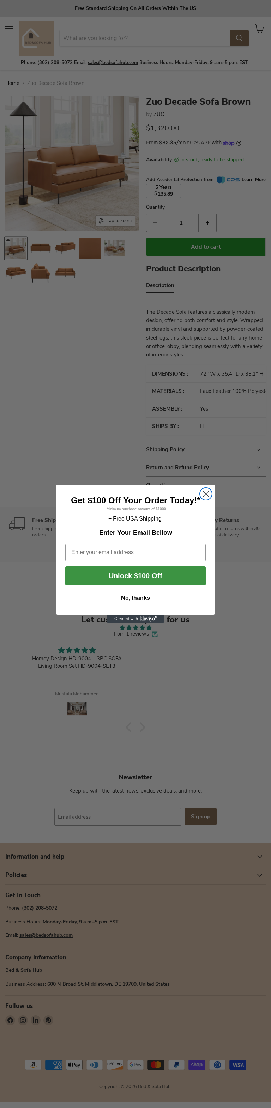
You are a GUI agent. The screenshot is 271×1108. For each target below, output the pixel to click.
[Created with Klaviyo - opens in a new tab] (135, 619)
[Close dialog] (206, 494)
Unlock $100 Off (135, 576)
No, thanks (135, 598)
